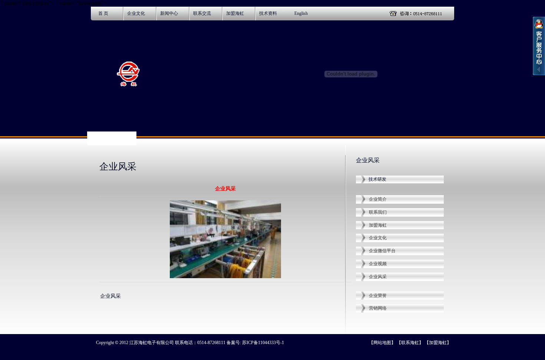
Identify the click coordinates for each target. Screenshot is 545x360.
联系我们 (378, 212)
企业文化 (136, 13)
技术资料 (268, 13)
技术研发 (377, 179)
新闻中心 (169, 13)
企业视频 (378, 263)
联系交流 (202, 13)
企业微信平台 (382, 250)
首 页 (103, 13)
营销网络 (378, 308)
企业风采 (378, 276)
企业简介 (378, 199)
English (301, 13)
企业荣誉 (378, 295)
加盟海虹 (235, 13)
